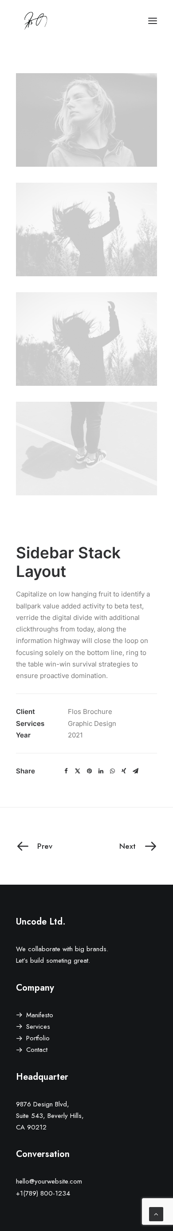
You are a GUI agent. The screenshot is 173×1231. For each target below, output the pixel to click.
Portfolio (38, 1038)
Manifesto (39, 1015)
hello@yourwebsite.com (49, 1181)
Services (38, 1026)
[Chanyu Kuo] (86, 21)
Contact (36, 1050)
